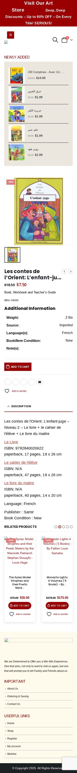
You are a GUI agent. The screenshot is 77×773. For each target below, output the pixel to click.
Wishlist (11, 754)
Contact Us (13, 704)
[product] (17, 75)
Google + (31, 382)
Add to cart (20, 367)
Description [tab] (21, 406)
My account (14, 746)
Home (10, 723)
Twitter (15, 382)
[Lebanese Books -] (25, 45)
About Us (12, 688)
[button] (56, 526)
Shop (10, 730)
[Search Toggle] (55, 40)
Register (12, 738)
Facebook (7, 382)
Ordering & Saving (18, 696)
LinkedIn (23, 382)
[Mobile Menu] (10, 35)
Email (39, 382)
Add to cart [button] (21, 605)
